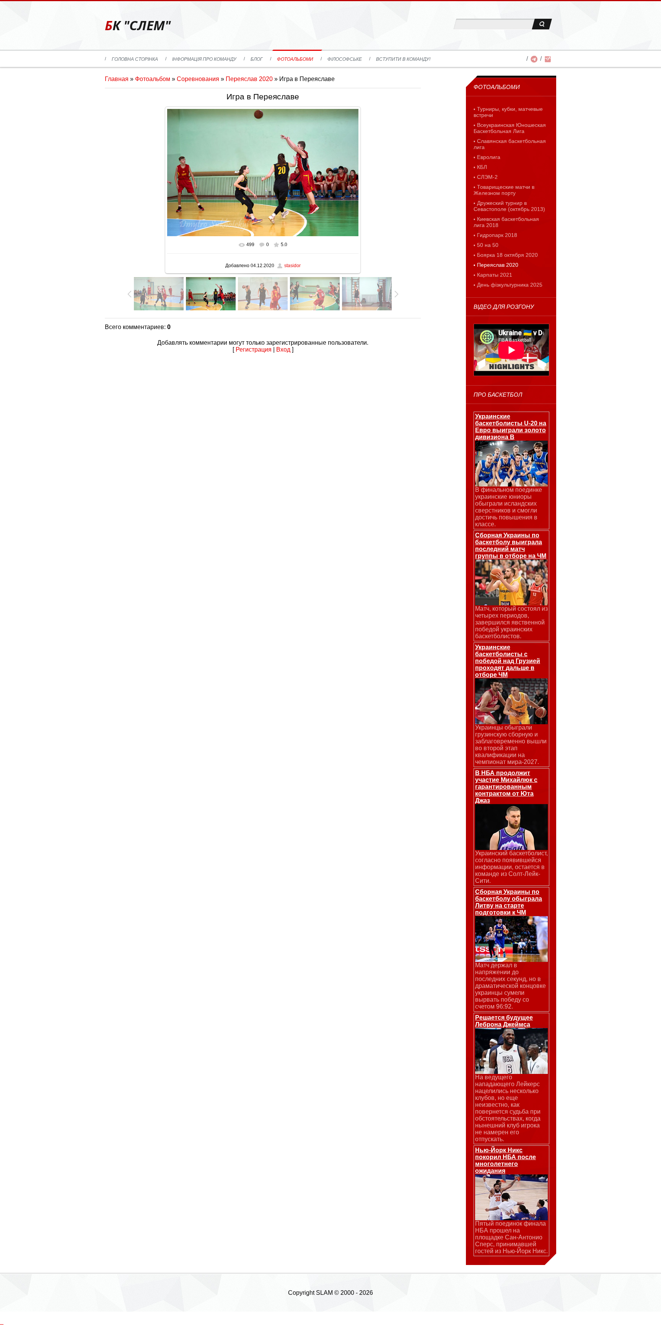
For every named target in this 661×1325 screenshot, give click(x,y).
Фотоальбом (152, 79)
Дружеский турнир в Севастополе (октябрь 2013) (509, 206)
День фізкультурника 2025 (509, 285)
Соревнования (198, 79)
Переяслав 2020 (249, 79)
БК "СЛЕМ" (138, 25)
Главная (117, 79)
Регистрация (254, 349)
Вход (283, 349)
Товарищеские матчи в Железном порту (504, 190)
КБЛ (482, 167)
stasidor (292, 265)
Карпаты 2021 (494, 275)
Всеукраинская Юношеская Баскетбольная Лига (510, 128)
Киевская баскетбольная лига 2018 (506, 222)
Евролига (488, 157)
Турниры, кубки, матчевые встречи (508, 112)
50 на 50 (487, 245)
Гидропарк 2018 (497, 235)
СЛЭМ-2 (487, 177)
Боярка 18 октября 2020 (507, 255)
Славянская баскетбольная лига (510, 144)
